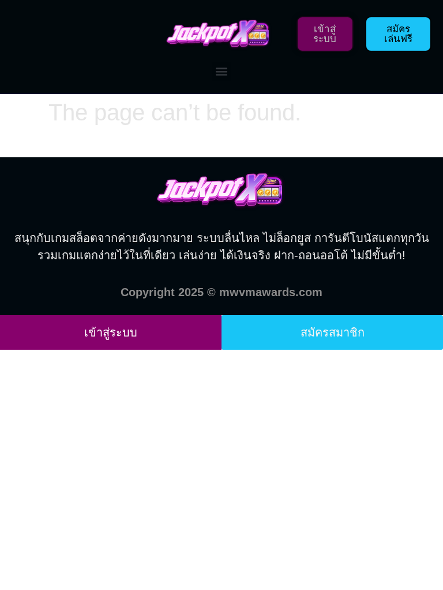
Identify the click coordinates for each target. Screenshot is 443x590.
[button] (221, 71)
